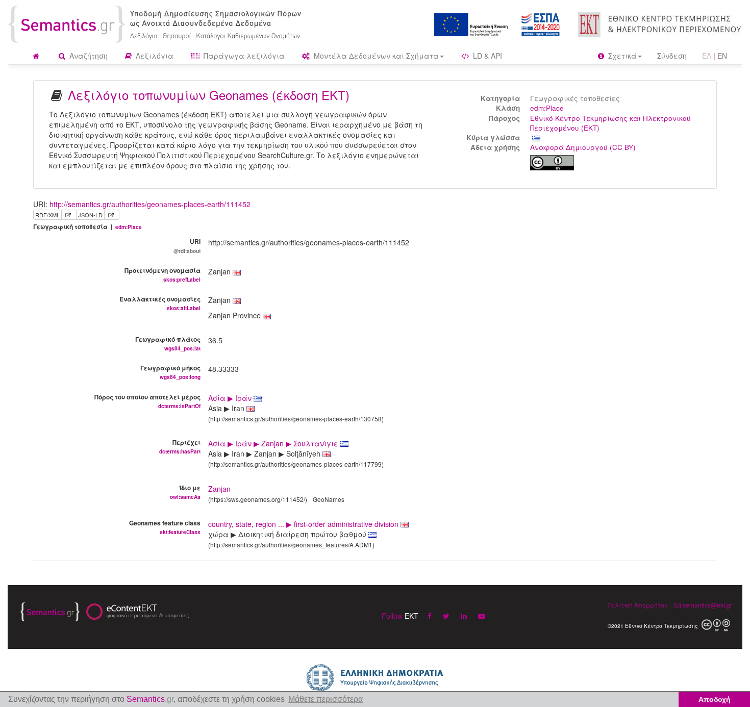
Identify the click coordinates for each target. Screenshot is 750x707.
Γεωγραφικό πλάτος (168, 343)
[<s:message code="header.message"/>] (156, 23)
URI (187, 245)
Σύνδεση (672, 55)
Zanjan (219, 489)
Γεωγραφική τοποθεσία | (87, 226)
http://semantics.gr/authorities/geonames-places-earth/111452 (150, 204)
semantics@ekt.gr (707, 604)
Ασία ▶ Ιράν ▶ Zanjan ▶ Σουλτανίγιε (274, 443)
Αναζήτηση (87, 55)
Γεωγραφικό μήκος (170, 372)
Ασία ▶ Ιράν (231, 398)
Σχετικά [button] (621, 55)
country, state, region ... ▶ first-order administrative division (304, 524)
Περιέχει (180, 446)
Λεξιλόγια (153, 55)
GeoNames (328, 499)
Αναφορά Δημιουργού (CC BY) (583, 147)
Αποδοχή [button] (714, 699)
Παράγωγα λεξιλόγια (243, 55)
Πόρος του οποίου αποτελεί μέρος (147, 401)
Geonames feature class (165, 527)
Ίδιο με (185, 491)
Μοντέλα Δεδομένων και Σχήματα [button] (375, 55)
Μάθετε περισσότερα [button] (325, 699)
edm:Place (547, 108)
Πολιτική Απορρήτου (638, 604)
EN (722, 55)
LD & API (486, 55)
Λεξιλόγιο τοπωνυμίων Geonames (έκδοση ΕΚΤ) (208, 95)
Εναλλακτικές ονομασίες (160, 303)
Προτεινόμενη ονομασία (162, 274)
